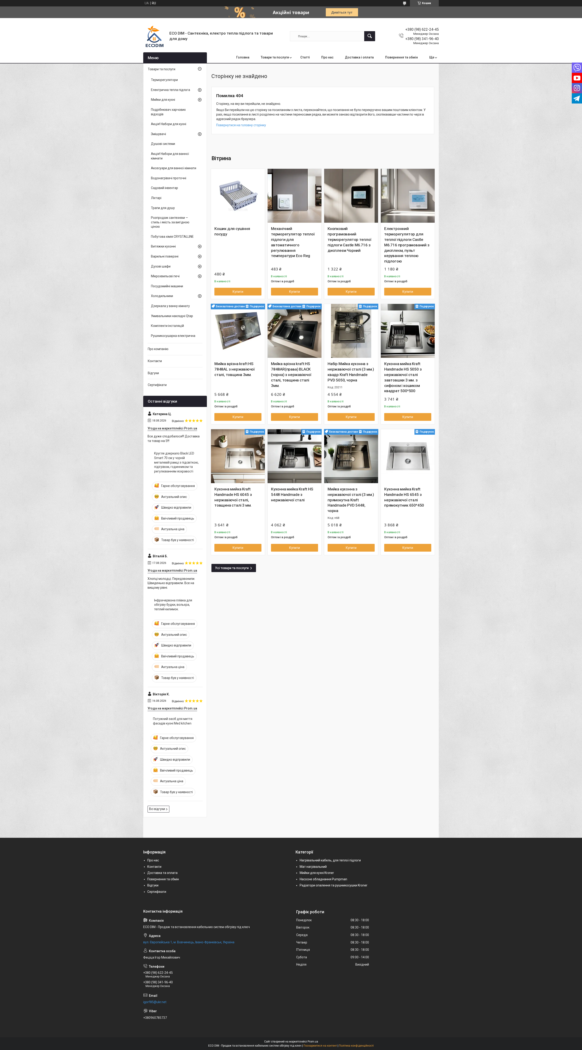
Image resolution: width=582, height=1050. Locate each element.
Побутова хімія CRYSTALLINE (172, 236)
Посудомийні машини (167, 286)
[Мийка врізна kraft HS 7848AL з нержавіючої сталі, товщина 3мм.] (238, 331)
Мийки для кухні (163, 99)
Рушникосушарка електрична (173, 336)
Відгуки (153, 373)
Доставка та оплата (162, 873)
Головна (242, 57)
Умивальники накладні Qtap (172, 316)
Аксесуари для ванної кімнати (173, 168)
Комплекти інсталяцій (167, 326)
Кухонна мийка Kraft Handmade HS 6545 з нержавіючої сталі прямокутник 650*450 (404, 497)
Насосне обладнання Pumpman (323, 879)
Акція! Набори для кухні (168, 124)
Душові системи (163, 144)
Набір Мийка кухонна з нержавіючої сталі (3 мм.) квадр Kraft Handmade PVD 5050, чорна (351, 371)
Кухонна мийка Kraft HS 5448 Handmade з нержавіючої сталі (292, 494)
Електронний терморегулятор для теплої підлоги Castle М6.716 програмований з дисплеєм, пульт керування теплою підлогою (406, 244)
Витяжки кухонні (163, 246)
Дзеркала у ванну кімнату (170, 306)
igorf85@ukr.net (154, 1002)
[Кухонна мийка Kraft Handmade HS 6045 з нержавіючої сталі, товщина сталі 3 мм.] (238, 456)
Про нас (327, 57)
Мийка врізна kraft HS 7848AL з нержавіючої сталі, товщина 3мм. (234, 369)
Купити (238, 291)
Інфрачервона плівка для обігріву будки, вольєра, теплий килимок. (173, 604)
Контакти (155, 361)
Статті (305, 57)
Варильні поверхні (164, 256)
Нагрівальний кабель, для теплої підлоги (330, 860)
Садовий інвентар (164, 188)
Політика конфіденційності (356, 1045)
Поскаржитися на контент (320, 1045)
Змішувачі (158, 134)
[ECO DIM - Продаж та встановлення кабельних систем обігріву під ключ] (154, 36)
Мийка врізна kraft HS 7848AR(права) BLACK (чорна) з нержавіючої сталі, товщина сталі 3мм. (291, 374)
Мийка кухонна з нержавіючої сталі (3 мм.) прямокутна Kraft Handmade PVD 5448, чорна (351, 500)
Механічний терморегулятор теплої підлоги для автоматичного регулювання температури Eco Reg (293, 242)
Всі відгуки (157, 809)
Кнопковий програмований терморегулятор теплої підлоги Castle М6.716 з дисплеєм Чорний (349, 239)
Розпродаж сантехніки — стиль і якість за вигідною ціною (170, 222)
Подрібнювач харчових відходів (168, 112)
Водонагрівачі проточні (168, 178)
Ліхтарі (156, 198)
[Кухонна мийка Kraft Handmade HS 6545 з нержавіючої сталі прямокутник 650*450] (408, 456)
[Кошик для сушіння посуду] (238, 196)
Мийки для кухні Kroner (317, 873)
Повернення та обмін (401, 57)
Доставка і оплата (359, 57)
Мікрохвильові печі (165, 276)
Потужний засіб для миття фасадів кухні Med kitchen (172, 721)
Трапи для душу (163, 208)
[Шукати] (369, 36)
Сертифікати (157, 385)
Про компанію (158, 349)
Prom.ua (313, 1041)
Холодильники (162, 296)
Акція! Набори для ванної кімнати (170, 156)
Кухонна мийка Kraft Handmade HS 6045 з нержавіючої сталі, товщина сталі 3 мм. (233, 497)
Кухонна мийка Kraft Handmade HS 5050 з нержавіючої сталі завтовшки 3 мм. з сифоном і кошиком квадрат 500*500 (402, 377)
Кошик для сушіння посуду (232, 231)
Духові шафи (161, 266)
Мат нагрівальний (313, 866)
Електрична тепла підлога (170, 90)
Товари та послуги (275, 57)
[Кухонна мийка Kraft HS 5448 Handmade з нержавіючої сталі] (294, 456)
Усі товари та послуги (232, 568)
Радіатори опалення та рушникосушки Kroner (333, 885)
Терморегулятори (164, 80)
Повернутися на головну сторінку (241, 125)
